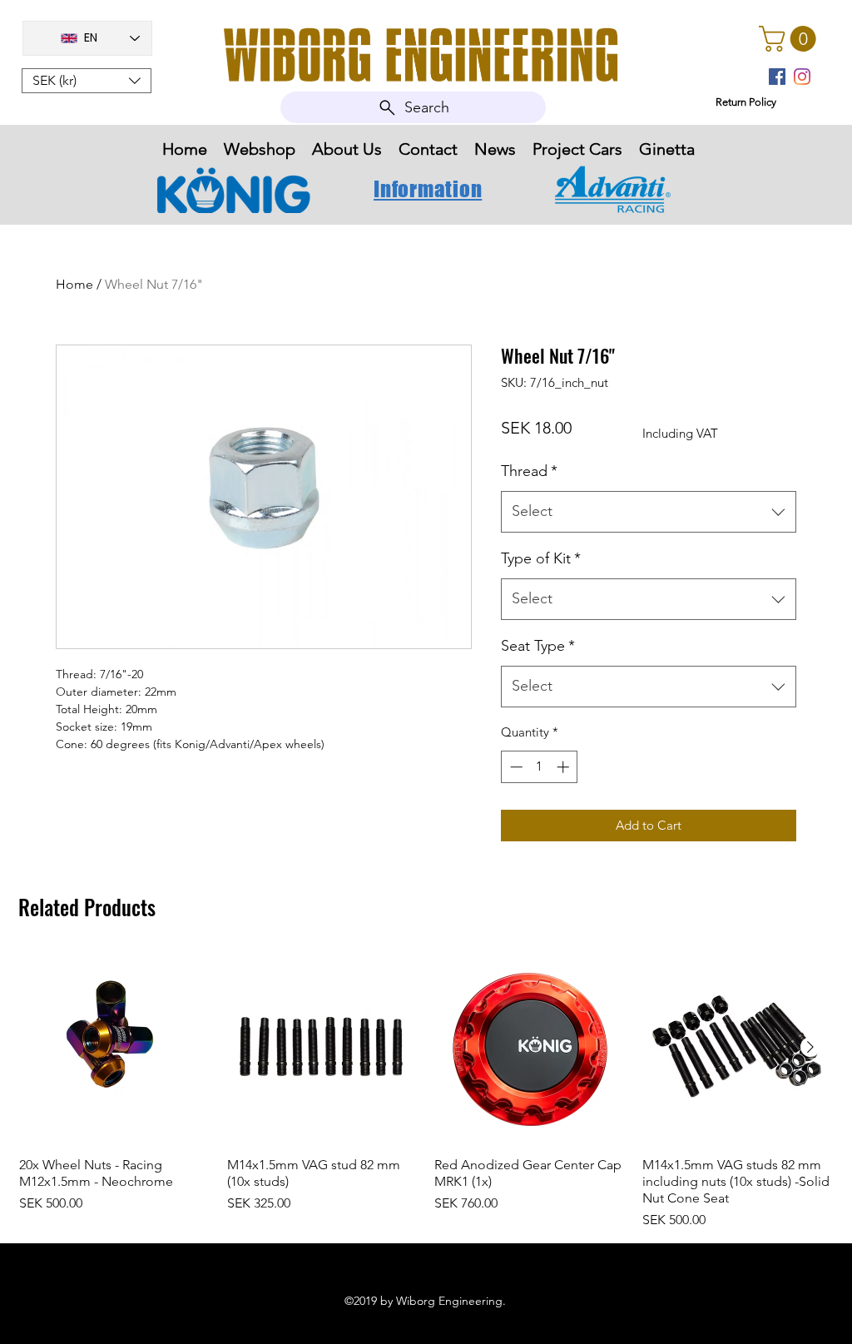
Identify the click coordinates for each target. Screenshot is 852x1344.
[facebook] (777, 76)
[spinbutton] (539, 766)
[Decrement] (514, 766)
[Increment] (564, 766)
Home (74, 284)
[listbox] (86, 80)
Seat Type (538, 646)
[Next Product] (810, 1047)
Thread (529, 471)
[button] (86, 80)
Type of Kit (541, 558)
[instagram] (802, 76)
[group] (426, 1091)
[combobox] (648, 512)
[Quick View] (115, 1047)
